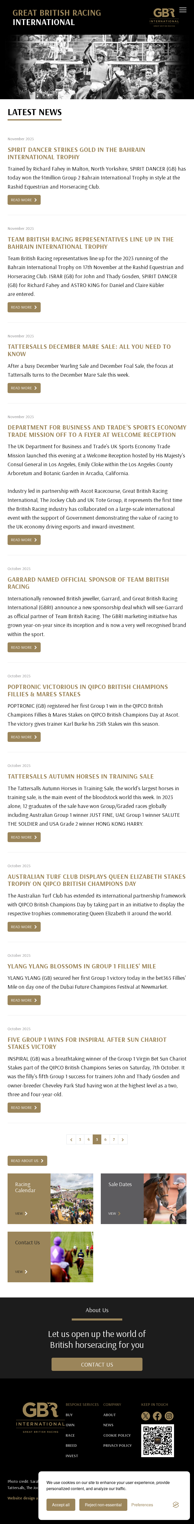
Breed (71, 1445)
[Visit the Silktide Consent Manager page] (176, 1505)
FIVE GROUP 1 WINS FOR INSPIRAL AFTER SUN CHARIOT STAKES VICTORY (87, 1043)
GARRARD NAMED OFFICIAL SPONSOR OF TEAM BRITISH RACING (88, 583)
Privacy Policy (117, 1445)
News (108, 1424)
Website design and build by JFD (36, 1497)
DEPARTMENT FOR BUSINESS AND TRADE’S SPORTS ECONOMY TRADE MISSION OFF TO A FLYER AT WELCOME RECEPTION (97, 431)
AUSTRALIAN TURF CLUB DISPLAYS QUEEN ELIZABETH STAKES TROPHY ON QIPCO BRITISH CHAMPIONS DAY (97, 880)
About (109, 1414)
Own (70, 1424)
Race (70, 1435)
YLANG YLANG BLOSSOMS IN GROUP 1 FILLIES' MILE (82, 966)
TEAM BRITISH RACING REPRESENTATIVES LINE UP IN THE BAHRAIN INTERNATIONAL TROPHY (91, 243)
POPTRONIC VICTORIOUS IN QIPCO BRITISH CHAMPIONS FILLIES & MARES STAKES (88, 690)
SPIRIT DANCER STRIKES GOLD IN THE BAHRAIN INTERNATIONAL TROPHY (76, 153)
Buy (69, 1414)
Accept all (61, 1505)
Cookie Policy (117, 1435)
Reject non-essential (103, 1505)
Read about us (25, 1160)
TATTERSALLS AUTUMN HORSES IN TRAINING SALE (81, 776)
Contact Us (97, 1364)
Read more (22, 199)
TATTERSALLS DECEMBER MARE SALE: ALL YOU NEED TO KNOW (89, 350)
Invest (72, 1455)
